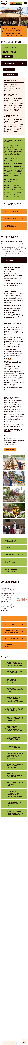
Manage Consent (9, 1043)
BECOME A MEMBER (10, 74)
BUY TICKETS (9, 70)
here (9, 358)
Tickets (12, 3)
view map (7, 56)
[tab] (14, 63)
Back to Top (24, 1041)
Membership (19, 3)
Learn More (10, 449)
